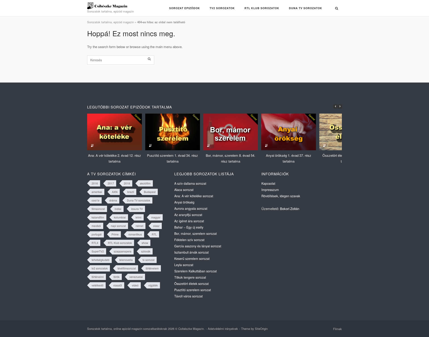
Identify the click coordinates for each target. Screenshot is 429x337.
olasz (156, 226)
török (117, 277)
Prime (115, 234)
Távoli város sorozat (188, 296)
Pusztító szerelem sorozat (192, 290)
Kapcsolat (268, 183)
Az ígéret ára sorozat (189, 221)
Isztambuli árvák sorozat (191, 252)
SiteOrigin (261, 328)
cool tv (95, 200)
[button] (340, 106)
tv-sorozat (148, 260)
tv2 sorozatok (100, 268)
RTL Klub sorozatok (261, 8)
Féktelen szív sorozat (189, 239)
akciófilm (145, 183)
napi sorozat (118, 226)
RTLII (95, 243)
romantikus (135, 234)
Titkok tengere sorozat (190, 277)
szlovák (145, 251)
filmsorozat (98, 209)
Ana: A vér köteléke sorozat (193, 196)
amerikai (97, 192)
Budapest (150, 192)
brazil (130, 192)
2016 (95, 183)
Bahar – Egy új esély (188, 227)
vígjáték (153, 285)
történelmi (98, 277)
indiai (118, 209)
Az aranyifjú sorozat (188, 214)
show (145, 243)
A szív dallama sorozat (190, 183)
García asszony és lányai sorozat (197, 246)
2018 (127, 183)
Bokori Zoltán (289, 208)
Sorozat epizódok (184, 8)
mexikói (96, 226)
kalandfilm (98, 217)
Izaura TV (137, 209)
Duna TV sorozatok (305, 8)
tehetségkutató (100, 260)
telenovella (126, 260)
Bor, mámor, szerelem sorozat (195, 233)
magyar (155, 217)
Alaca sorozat (183, 189)
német (139, 226)
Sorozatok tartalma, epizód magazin (110, 22)
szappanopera (122, 251)
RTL (154, 234)
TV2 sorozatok (222, 8)
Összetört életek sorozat (191, 283)
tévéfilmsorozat (127, 268)
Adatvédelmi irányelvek (223, 328)
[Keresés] (149, 58)
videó (135, 285)
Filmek (337, 329)
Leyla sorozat (183, 265)
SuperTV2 (98, 251)
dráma (113, 200)
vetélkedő (97, 285)
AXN (115, 192)
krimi (138, 217)
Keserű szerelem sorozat (192, 258)
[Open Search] (336, 8)
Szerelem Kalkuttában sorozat (195, 271)
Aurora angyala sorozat (190, 208)
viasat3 (117, 285)
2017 (111, 183)
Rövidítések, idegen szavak (280, 196)
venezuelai (136, 277)
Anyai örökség (184, 202)
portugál (97, 234)
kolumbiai (120, 217)
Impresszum (270, 189)
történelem (152, 268)
